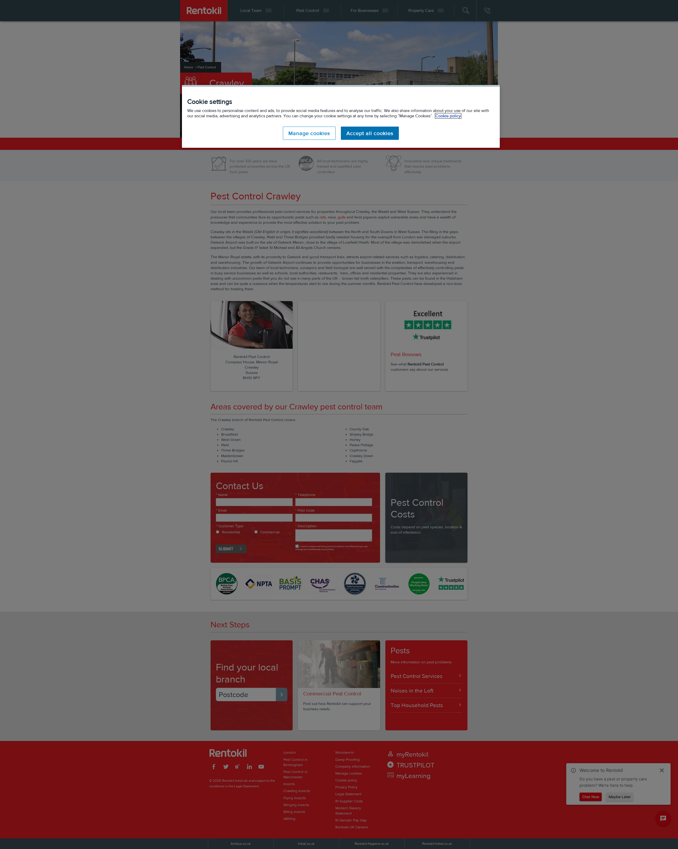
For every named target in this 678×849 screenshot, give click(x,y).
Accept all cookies (369, 133)
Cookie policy (448, 116)
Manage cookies (309, 133)
